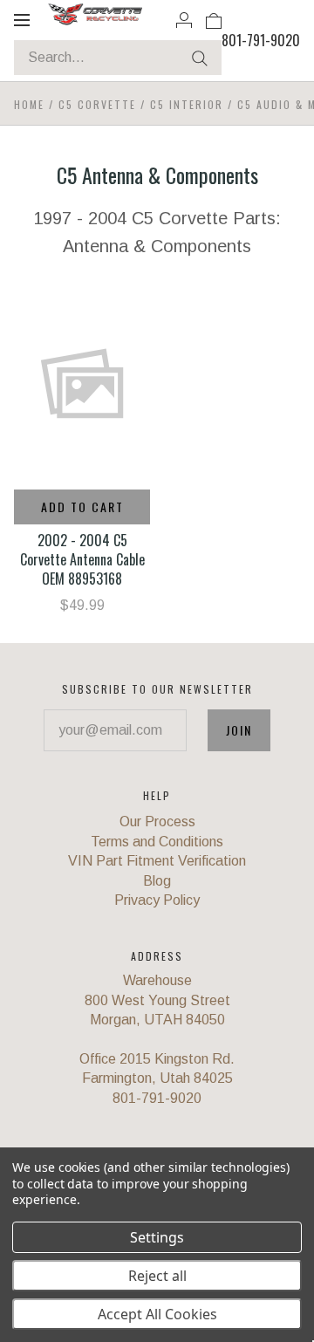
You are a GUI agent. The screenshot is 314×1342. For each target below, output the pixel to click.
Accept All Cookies (157, 1314)
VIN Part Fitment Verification (157, 860)
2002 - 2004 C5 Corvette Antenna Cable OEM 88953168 (82, 560)
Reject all (157, 1275)
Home (29, 104)
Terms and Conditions (157, 841)
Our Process (157, 821)
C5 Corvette (97, 104)
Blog (157, 880)
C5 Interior (186, 104)
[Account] (184, 19)
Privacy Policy (157, 900)
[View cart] (214, 19)
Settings (157, 1237)
